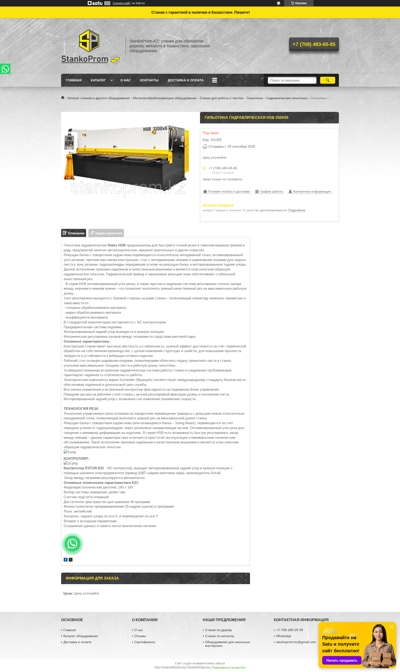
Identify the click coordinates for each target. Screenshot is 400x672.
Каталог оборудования (80, 636)
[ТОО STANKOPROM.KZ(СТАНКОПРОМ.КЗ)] (91, 46)
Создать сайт (122, 3)
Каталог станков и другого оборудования (99, 98)
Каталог (98, 80)
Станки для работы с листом (221, 98)
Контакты (149, 80)
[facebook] (66, 560)
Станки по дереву (218, 630)
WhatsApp (283, 636)
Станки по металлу (219, 636)
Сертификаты (144, 642)
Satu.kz (220, 663)
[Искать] (327, 80)
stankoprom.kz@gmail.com (296, 642)
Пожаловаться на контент (229, 667)
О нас (125, 80)
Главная (73, 80)
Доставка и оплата (185, 80)
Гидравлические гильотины (286, 98)
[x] (70, 560)
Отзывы (140, 636)
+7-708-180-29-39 (289, 630)
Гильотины (255, 98)
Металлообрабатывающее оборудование (165, 98)
